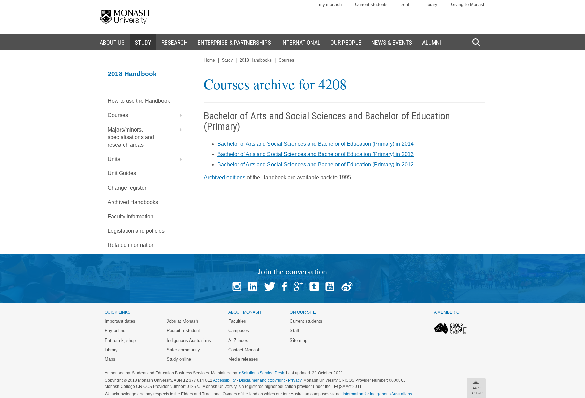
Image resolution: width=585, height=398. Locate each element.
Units (114, 159)
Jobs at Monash (182, 321)
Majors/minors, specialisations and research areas (131, 137)
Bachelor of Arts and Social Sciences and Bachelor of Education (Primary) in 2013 (315, 154)
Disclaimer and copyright (262, 380)
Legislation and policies (136, 231)
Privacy (294, 380)
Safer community (183, 349)
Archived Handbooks (133, 202)
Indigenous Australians (189, 340)
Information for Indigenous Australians (377, 394)
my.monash (330, 4)
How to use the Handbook (139, 101)
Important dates (120, 321)
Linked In (252, 286)
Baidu (347, 286)
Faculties (237, 321)
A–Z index (238, 340)
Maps (110, 359)
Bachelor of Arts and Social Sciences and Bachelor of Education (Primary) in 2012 (315, 164)
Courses (118, 115)
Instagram (236, 286)
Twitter (269, 286)
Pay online (115, 330)
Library (430, 4)
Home (209, 60)
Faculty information (130, 216)
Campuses (238, 330)
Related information (131, 245)
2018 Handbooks (256, 60)
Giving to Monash (468, 4)
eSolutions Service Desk (261, 373)
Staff (406, 4)
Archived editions (224, 177)
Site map (298, 340)
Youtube (329, 286)
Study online (179, 359)
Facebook (284, 286)
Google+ (298, 286)
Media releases (243, 359)
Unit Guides (122, 173)
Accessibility (224, 380)
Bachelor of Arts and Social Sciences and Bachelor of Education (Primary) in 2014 (315, 144)
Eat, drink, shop (120, 340)
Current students (371, 4)
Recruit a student (183, 330)
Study (227, 60)
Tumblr (314, 286)
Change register (127, 188)
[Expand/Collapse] (178, 115)
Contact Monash (244, 349)
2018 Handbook (132, 73)
